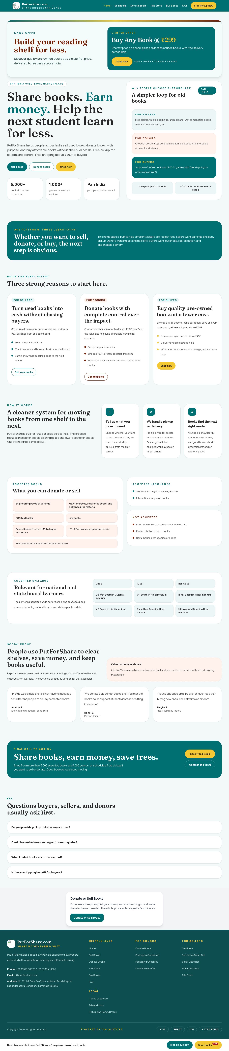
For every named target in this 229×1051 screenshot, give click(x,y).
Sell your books (24, 372)
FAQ (184, 5)
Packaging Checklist (146, 961)
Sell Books (120, 5)
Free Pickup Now (203, 5)
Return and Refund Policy (103, 1012)
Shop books (207, 1045)
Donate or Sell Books (87, 917)
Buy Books (172, 5)
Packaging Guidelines (147, 955)
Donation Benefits (145, 968)
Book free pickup (200, 753)
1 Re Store (156, 5)
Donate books (41, 166)
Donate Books (138, 5)
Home (107, 5)
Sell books (17, 166)
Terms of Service (98, 998)
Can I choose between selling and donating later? (44, 842)
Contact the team (200, 764)
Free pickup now (179, 1044)
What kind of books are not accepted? (36, 857)
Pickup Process (190, 968)
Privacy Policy (96, 1005)
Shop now (122, 61)
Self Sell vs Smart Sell (193, 955)
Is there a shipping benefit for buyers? (36, 872)
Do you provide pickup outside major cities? (40, 827)
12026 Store (112, 1029)
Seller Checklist (190, 961)
